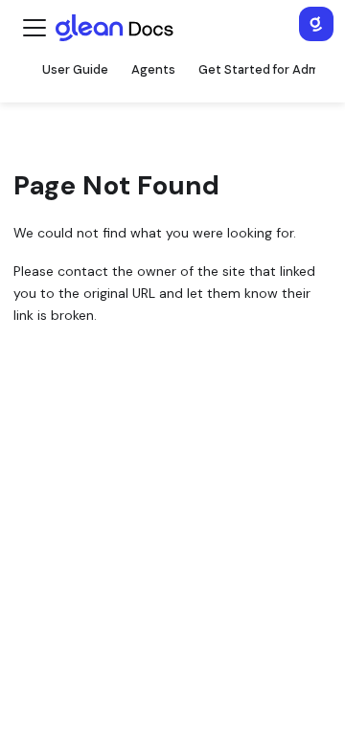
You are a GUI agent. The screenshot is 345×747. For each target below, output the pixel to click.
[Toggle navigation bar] (34, 27)
